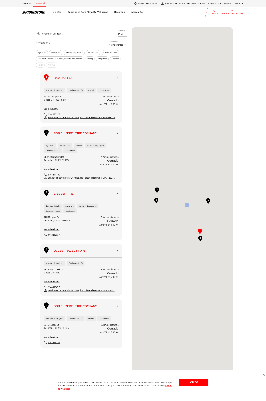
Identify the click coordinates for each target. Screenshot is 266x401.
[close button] (264, 375)
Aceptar (193, 382)
